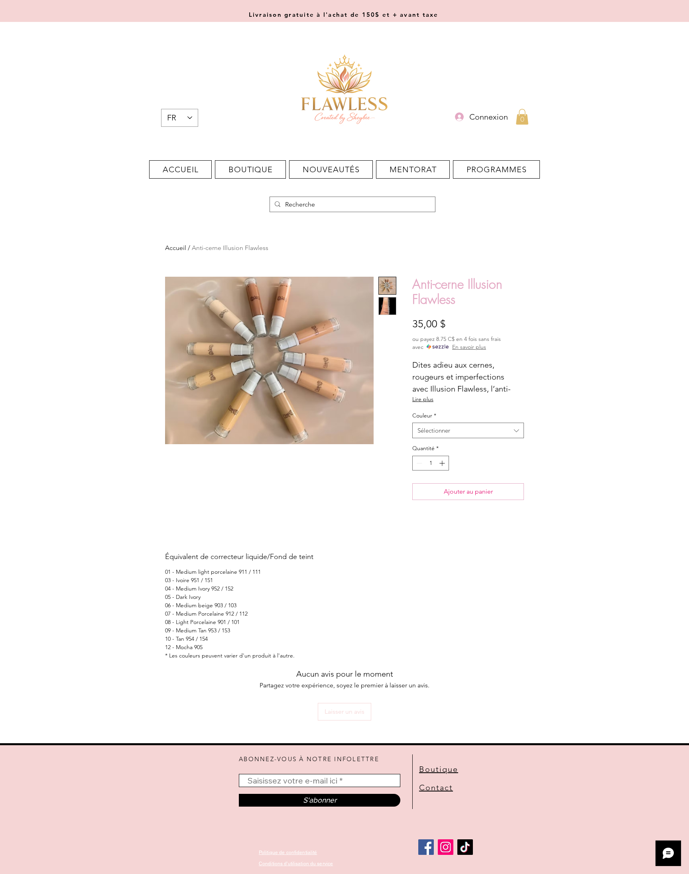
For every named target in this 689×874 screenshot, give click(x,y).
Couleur (424, 415)
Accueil (175, 248)
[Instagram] (445, 847)
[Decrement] (418, 463)
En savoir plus (469, 346)
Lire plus (422, 399)
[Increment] (443, 463)
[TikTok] (465, 847)
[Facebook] (426, 847)
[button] (250, 169)
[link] (522, 116)
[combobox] (468, 430)
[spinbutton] (430, 463)
